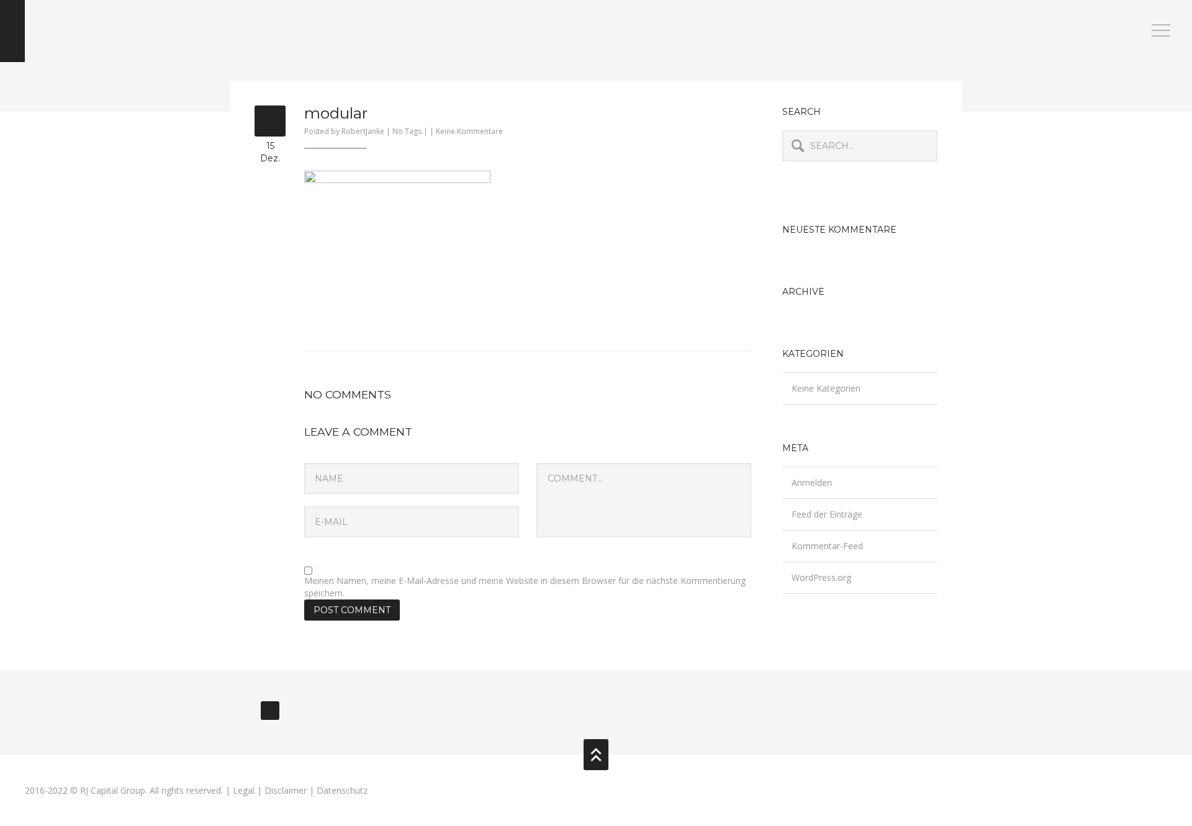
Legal (244, 790)
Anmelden (812, 482)
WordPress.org (821, 577)
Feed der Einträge (827, 514)
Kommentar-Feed (827, 546)
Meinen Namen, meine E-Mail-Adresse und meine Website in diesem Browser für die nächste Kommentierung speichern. (525, 587)
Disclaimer (285, 790)
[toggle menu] (1161, 31)
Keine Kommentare (469, 131)
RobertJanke (362, 131)
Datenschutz (342, 790)
